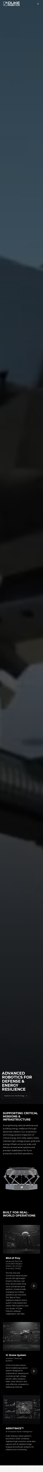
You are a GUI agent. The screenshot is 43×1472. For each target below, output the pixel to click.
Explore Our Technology (14, 1096)
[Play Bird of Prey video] (34, 1286)
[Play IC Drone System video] (34, 1371)
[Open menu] (38, 4)
